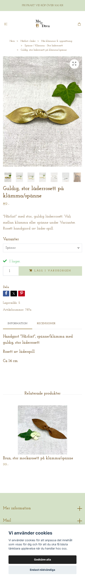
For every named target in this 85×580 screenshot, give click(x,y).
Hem (12, 41)
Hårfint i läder (28, 41)
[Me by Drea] (42, 24)
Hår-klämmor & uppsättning (56, 41)
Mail (7, 520)
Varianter (11, 239)
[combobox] (42, 248)
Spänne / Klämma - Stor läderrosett (44, 45)
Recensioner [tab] (46, 323)
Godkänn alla (42, 559)
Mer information (17, 508)
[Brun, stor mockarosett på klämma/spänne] (42, 430)
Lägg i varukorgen (52, 270)
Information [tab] (17, 323)
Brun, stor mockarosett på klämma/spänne (38, 458)
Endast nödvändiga (42, 569)
